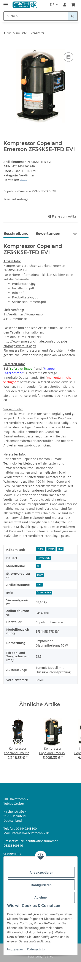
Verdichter (27, 175)
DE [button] (52, 4)
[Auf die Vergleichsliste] (68, 57)
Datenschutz (36, 949)
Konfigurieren (41, 885)
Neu (39, 584)
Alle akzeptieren (41, 872)
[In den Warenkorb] (6, 46)
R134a (40, 548)
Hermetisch (43, 557)
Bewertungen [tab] (47, 234)
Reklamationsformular (19, 441)
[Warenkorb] (73, 4)
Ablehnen (41, 897)
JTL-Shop (48, 956)
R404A (51, 548)
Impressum (15, 949)
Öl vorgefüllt (44, 592)
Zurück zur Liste (16, 33)
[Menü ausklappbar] (5, 2)
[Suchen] (73, 16)
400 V (40, 575)
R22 (60, 548)
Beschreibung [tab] (16, 234)
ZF (38, 565)
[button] (65, 4)
